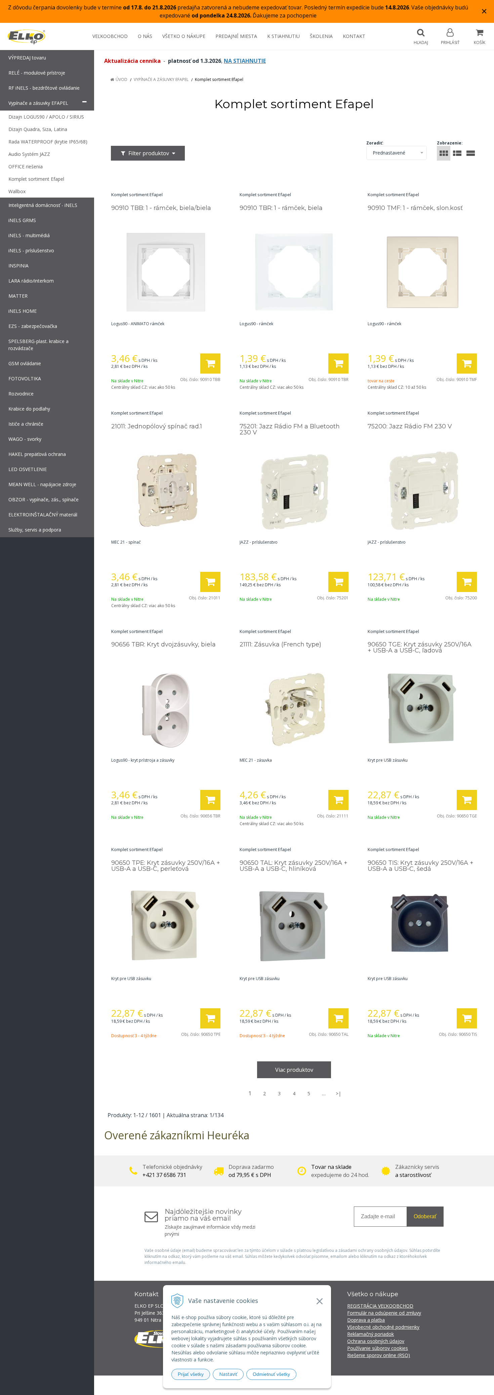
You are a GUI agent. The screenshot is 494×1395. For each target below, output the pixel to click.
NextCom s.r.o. (368, 1385)
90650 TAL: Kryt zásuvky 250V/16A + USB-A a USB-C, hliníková (293, 866)
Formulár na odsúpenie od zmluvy (384, 1313)
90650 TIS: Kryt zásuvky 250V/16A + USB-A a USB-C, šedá (421, 866)
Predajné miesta (236, 36)
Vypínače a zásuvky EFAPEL (161, 79)
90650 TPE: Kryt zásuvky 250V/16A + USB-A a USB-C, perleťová (165, 866)
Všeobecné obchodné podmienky (383, 1327)
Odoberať (425, 1216)
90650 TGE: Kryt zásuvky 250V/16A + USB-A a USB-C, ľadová (419, 647)
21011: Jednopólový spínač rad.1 (156, 426)
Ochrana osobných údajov (375, 1341)
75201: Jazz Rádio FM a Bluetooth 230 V (290, 429)
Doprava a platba (366, 1320)
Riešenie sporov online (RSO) (378, 1355)
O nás (145, 36)
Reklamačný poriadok (370, 1334)
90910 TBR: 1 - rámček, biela (281, 208)
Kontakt (354, 36)
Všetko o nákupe (183, 36)
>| (338, 1093)
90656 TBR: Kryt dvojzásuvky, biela (163, 644)
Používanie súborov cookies (377, 1348)
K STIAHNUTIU (283, 36)
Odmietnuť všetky (271, 1374)
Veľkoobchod (110, 36)
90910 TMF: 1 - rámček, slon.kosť (415, 208)
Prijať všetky (191, 1374)
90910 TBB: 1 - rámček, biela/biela (161, 208)
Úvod (121, 79)
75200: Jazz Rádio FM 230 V (410, 426)
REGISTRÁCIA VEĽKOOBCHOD (380, 1306)
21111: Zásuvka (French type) (280, 644)
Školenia (321, 36)
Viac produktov (294, 1069)
